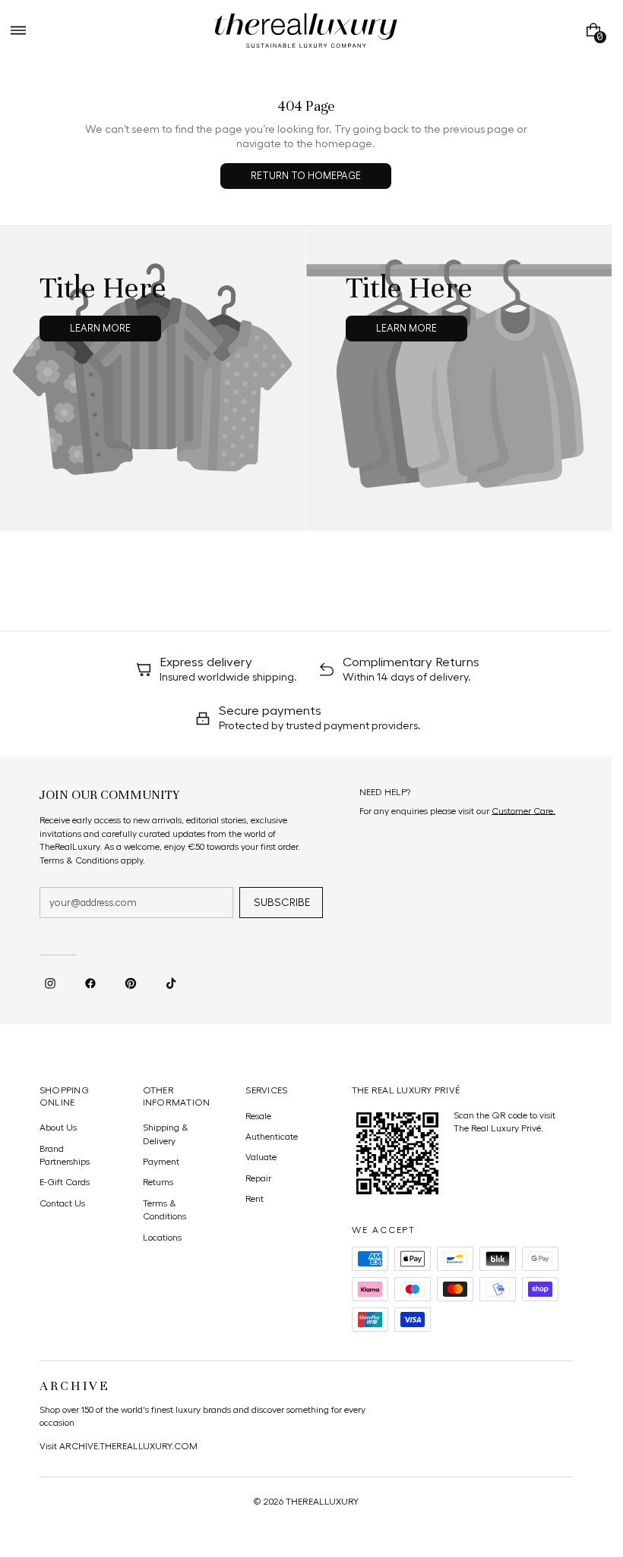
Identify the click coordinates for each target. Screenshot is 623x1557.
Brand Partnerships (65, 1155)
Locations (162, 1237)
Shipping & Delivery (165, 1134)
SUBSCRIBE (282, 903)
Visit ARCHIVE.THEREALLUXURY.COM (119, 1446)
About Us (58, 1127)
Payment (161, 1161)
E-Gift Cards (65, 1182)
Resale (258, 1116)
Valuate (261, 1157)
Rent (254, 1198)
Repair (258, 1178)
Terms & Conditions (164, 1210)
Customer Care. (523, 811)
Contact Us (62, 1203)
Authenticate (271, 1136)
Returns (158, 1182)
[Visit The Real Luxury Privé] (397, 1153)
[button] (18, 30)
